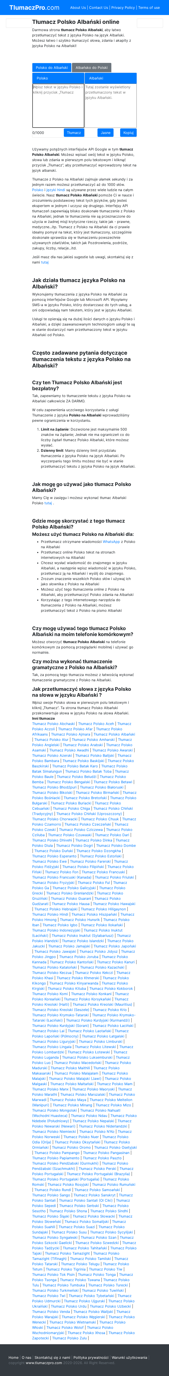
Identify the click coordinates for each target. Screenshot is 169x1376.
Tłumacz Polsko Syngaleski (54, 1237)
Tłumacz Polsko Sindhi (109, 1211)
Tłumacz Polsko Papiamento (55, 1158)
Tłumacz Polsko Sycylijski (111, 1232)
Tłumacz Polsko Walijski (93, 1311)
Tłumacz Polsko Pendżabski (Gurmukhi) (65, 1163)
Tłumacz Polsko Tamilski (90, 1258)
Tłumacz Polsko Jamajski (69, 946)
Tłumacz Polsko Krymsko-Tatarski (60, 1015)
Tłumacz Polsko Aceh (96, 723)
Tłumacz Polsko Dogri (74, 845)
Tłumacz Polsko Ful (94, 882)
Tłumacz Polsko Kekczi (94, 972)
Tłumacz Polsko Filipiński (83, 866)
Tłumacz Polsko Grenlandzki (70, 893)
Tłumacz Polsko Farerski (90, 861)
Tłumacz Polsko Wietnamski (72, 1322)
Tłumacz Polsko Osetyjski (115, 1147)
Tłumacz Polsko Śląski (50, 1216)
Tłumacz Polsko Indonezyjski (56, 930)
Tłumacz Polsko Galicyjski (74, 888)
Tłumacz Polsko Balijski (94, 755)
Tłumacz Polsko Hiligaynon (103, 909)
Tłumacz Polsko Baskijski (83, 761)
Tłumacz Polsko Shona (68, 1211)
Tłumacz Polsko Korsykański (87, 999)
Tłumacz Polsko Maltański (72, 1084)
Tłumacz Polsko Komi (50, 994)
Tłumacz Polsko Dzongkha (98, 851)
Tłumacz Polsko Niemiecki (54, 1131)
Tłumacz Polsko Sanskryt (94, 1195)
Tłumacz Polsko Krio (110, 1009)
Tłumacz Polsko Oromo (71, 1147)
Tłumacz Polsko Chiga (71, 808)
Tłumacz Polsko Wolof (65, 1327)
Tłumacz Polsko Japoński (115, 946)
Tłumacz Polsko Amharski (93, 739)
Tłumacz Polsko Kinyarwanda (73, 983)
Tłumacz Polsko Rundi (52, 1190)
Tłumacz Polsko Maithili (70, 1068)
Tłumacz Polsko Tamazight (67, 1253)
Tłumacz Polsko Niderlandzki (103, 1126)
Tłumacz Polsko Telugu (80, 1264)
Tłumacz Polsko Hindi (50, 914)
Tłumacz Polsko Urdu (68, 1306)
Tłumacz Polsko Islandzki (83, 941)
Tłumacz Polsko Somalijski (86, 1221)
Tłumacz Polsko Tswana (80, 1280)
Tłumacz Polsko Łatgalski (103, 1036)
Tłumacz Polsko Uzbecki (110, 1306)
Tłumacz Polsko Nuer (81, 1137)
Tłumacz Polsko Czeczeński (87, 824)
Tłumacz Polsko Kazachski (102, 967)
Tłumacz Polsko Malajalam (76, 1073)
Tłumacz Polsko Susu (69, 1232)
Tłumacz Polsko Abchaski (53, 723)
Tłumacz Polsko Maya (68, 1099)
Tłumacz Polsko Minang (72, 1105)
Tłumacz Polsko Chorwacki (54, 819)
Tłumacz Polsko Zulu (69, 1338)
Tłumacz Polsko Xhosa (86, 1333)
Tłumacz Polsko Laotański (89, 1031)
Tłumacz (74, 132)
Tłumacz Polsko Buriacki (71, 803)
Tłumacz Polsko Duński (53, 851)
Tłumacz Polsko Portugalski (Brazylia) (98, 1174)
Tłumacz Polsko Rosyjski (68, 1184)
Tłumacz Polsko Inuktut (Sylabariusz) (83, 935)
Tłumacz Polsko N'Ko (96, 1131)
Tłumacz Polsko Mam (114, 1084)
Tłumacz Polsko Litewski (95, 1047)
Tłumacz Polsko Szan (98, 1237)
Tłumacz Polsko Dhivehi (52, 840)
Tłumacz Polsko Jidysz (98, 951)
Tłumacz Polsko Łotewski (89, 1052)
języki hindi (55, 190)
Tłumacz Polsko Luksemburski (87, 1057)
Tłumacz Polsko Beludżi (76, 776)
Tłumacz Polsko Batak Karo (75, 766)
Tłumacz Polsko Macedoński (77, 1062)
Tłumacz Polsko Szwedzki (97, 1242)
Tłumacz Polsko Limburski (100, 1041)
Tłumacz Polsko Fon (61, 872)
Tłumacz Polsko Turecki (108, 1285)
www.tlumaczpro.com (44, 1363)
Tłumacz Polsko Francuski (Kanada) (62, 877)
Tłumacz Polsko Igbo (59, 925)
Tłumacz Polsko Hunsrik (80, 919)
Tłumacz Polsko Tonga (97, 1274)
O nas (26, 1357)
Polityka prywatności (90, 1357)
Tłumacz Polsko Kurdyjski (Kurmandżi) (98, 1020)
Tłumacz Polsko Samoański (97, 1190)
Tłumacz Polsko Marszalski (82, 1094)
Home (13, 1357)
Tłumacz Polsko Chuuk (100, 819)
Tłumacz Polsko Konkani (91, 994)
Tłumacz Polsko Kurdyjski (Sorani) (60, 1025)
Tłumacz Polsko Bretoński (85, 798)
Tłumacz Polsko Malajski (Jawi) (75, 1078)
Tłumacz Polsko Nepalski (93, 1121)
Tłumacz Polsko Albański (114, 734)
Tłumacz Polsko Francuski (103, 872)
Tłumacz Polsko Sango (51, 1195)
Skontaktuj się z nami (52, 1357)
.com (34, 7)
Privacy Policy (123, 7)
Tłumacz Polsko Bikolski (52, 792)
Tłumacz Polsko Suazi (77, 1227)
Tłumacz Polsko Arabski (83, 745)
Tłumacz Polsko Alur (51, 739)
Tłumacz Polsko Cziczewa (81, 829)
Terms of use (149, 7)
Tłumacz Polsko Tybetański (91, 1295)
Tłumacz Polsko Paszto (102, 1158)
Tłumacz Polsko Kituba (67, 988)
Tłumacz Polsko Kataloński (54, 967)
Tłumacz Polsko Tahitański (85, 1248)
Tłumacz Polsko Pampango (57, 1152)
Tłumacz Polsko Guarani (71, 898)
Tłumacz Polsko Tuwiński (103, 1290)
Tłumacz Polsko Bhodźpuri (54, 787)
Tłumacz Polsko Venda (51, 1311)
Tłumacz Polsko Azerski (52, 755)
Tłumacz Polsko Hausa (71, 904)
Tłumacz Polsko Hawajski (114, 904)
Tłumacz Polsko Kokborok (111, 988)
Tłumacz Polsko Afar (75, 729)
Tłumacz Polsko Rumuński (113, 1184)
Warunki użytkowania (129, 1357)
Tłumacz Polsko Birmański (97, 792)
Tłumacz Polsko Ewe (49, 861)
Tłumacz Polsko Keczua (52, 972)
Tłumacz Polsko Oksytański (77, 1142)
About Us (78, 7)
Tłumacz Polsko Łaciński (112, 1025)
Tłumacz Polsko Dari (112, 835)
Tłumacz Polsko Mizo (113, 1105)
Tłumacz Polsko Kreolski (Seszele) (60, 1009)
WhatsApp (111, 541)
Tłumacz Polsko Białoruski (101, 787)
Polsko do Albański (52, 67)
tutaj (45, 262)
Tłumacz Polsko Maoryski (93, 1089)
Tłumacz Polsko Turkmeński (55, 1290)
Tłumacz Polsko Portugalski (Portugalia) (65, 1179)
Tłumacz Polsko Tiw (105, 1269)
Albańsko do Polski (92, 67)
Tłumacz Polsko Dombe (116, 845)
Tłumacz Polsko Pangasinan (106, 1152)
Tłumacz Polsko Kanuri (116, 962)
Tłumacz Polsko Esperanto (54, 856)
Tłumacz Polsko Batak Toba (88, 771)
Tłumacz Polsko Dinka (93, 840)
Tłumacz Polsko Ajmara (70, 734)
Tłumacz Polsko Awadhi (69, 750)
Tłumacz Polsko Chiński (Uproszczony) (89, 813)
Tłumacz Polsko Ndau (89, 1115)
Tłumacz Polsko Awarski (112, 750)
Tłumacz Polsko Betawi (113, 782)
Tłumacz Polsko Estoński (100, 856)
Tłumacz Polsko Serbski (79, 1205)
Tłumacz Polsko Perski (97, 1168)
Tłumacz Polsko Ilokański (102, 925)
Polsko (37, 190)
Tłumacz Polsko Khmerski (78, 978)
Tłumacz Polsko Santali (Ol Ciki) (86, 1200)
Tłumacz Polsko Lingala (52, 1047)
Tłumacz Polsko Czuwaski (70, 835)
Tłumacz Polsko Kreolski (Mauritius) (102, 1004)
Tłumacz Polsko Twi (48, 1295)
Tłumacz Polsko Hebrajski (55, 909)
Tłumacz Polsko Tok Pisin (53, 1274)
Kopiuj (128, 132)
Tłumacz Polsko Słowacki (94, 1216)
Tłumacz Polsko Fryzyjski (53, 882)
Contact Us (98, 7)
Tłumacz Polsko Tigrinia (66, 1269)
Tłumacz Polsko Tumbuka (63, 1285)
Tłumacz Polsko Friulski (114, 877)
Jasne (105, 132)
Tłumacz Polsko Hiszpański (94, 914)
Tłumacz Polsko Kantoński (72, 962)
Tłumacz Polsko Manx (50, 1089)
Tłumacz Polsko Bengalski (68, 782)
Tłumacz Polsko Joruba (78, 956)
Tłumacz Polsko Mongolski (54, 1110)
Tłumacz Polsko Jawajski (55, 951)
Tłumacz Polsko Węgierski (83, 1317)
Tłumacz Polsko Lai (48, 1031)
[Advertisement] (82, 55)
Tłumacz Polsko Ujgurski (84, 1301)
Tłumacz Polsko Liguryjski (53, 1041)
